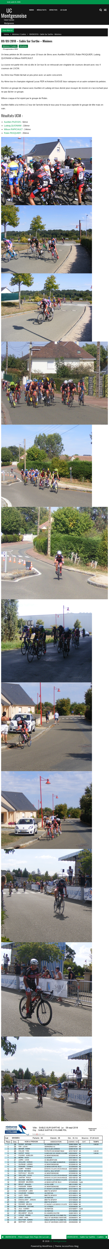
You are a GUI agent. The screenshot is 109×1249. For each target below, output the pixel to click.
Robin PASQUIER (12, 133)
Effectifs (53, 10)
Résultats (41, 10)
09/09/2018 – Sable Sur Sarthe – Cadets (85, 1237)
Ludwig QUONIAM (12, 125)
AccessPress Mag (70, 1246)
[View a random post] (105, 10)
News (31, 10)
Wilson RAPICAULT (13, 129)
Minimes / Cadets (19, 34)
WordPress (47, 1246)
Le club (63, 10)
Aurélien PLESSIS (12, 122)
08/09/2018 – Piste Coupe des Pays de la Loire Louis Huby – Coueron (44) (28, 1237)
